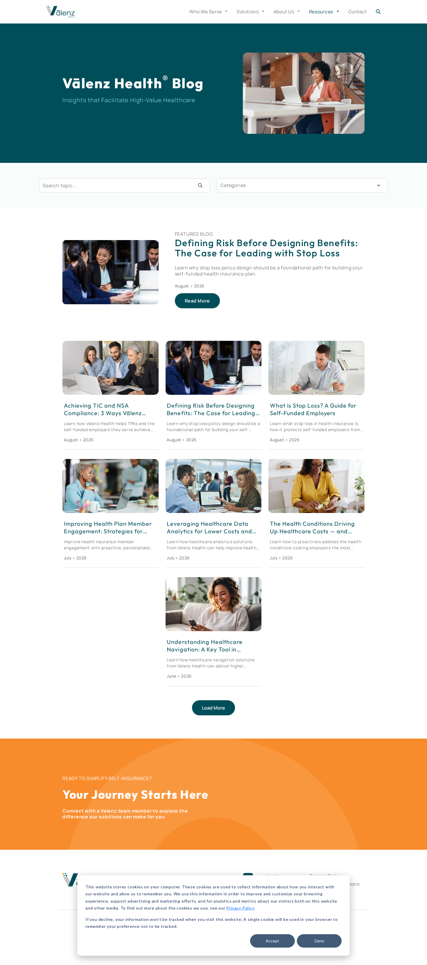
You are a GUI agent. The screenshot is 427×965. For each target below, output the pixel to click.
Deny (319, 940)
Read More (197, 301)
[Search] (378, 11)
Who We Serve (206, 11)
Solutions (248, 11)
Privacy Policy (240, 907)
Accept (272, 940)
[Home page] (61, 11)
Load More (213, 708)
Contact (357, 11)
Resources (321, 11)
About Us (284, 11)
